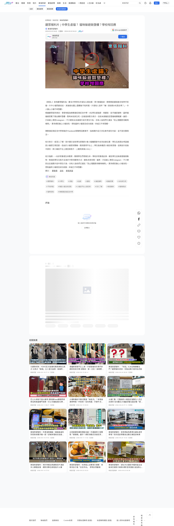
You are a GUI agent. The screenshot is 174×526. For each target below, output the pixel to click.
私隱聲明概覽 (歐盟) (104, 520)
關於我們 (32, 520)
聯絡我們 (44, 520)
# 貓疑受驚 (109, 181)
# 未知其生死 (122, 181)
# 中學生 (61, 181)
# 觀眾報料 (50, 181)
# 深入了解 (98, 186)
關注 (123, 37)
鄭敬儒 (54, 170)
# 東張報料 (110, 186)
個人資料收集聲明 (123, 520)
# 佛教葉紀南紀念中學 (65, 192)
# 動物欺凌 (122, 186)
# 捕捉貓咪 (98, 181)
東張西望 (55, 35)
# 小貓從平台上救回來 (83, 186)
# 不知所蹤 (50, 186)
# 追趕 (79, 181)
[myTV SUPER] (166, 3)
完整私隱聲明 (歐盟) (84, 520)
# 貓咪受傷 (50, 192)
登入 (156, 3)
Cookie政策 (68, 520)
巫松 (61, 170)
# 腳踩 (88, 181)
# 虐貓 (70, 181)
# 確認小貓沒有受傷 (64, 186)
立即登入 (87, 228)
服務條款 (55, 520)
